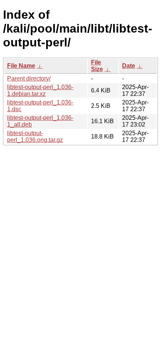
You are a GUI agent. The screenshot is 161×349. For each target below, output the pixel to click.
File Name (21, 66)
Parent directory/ (29, 78)
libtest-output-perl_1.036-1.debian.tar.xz (40, 90)
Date (128, 66)
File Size (97, 65)
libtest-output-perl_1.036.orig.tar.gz (35, 136)
